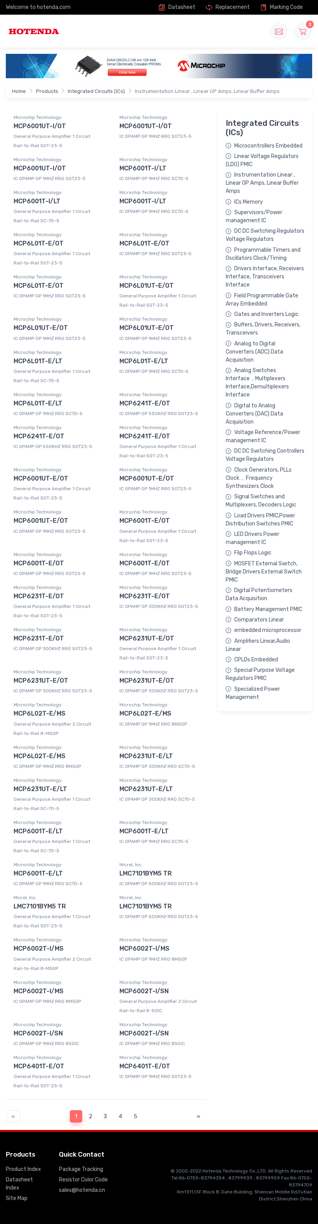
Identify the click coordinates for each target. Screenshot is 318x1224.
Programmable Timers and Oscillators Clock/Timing (263, 254)
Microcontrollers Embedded (268, 145)
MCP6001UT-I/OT (40, 126)
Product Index (23, 1169)
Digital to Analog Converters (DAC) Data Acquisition (254, 413)
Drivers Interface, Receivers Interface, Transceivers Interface (265, 276)
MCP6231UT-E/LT (146, 756)
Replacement (232, 7)
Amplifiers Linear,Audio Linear (258, 645)
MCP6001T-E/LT (38, 831)
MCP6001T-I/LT (142, 168)
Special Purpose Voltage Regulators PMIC (260, 674)
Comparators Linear (259, 619)
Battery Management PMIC (268, 609)
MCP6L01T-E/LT (38, 361)
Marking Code (286, 7)
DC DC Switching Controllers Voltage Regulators (265, 455)
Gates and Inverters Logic (266, 314)
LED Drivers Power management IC (252, 538)
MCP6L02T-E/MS (40, 713)
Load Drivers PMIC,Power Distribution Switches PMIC (260, 519)
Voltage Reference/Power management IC (263, 436)
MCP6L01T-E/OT (39, 243)
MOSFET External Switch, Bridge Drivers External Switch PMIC (264, 571)
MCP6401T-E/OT (39, 1066)
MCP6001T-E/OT (144, 520)
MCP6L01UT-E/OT (146, 285)
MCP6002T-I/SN (144, 991)
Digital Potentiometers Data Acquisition (259, 594)
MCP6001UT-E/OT (41, 478)
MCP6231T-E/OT (39, 596)
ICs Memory (248, 202)
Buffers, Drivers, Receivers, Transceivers (263, 328)
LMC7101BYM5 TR (145, 873)
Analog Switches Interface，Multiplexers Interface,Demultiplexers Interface (257, 382)
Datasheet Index (19, 1183)
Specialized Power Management (253, 693)
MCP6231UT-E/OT (146, 638)
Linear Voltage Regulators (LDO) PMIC (262, 160)
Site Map (17, 1198)
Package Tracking (81, 1169)
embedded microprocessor (267, 630)
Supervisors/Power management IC (254, 216)
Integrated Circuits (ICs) (96, 91)
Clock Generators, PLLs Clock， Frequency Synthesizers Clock (259, 478)
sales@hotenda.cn (82, 1190)
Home (19, 91)
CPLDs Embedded (256, 659)
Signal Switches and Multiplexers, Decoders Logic (261, 500)
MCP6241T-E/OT (144, 403)
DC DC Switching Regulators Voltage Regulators (265, 235)
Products (47, 91)
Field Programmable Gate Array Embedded (262, 299)
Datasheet (181, 7)
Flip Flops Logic (252, 552)
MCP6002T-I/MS (39, 948)
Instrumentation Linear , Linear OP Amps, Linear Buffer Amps (262, 183)
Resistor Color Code (83, 1179)
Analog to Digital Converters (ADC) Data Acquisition (254, 351)
